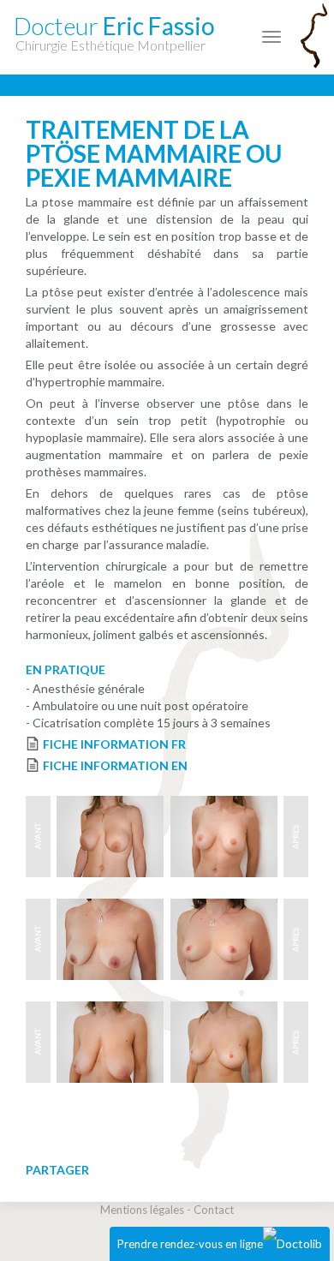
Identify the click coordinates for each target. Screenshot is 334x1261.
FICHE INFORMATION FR (114, 744)
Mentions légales (142, 1209)
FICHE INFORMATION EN (115, 765)
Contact (214, 1209)
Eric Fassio (114, 32)
